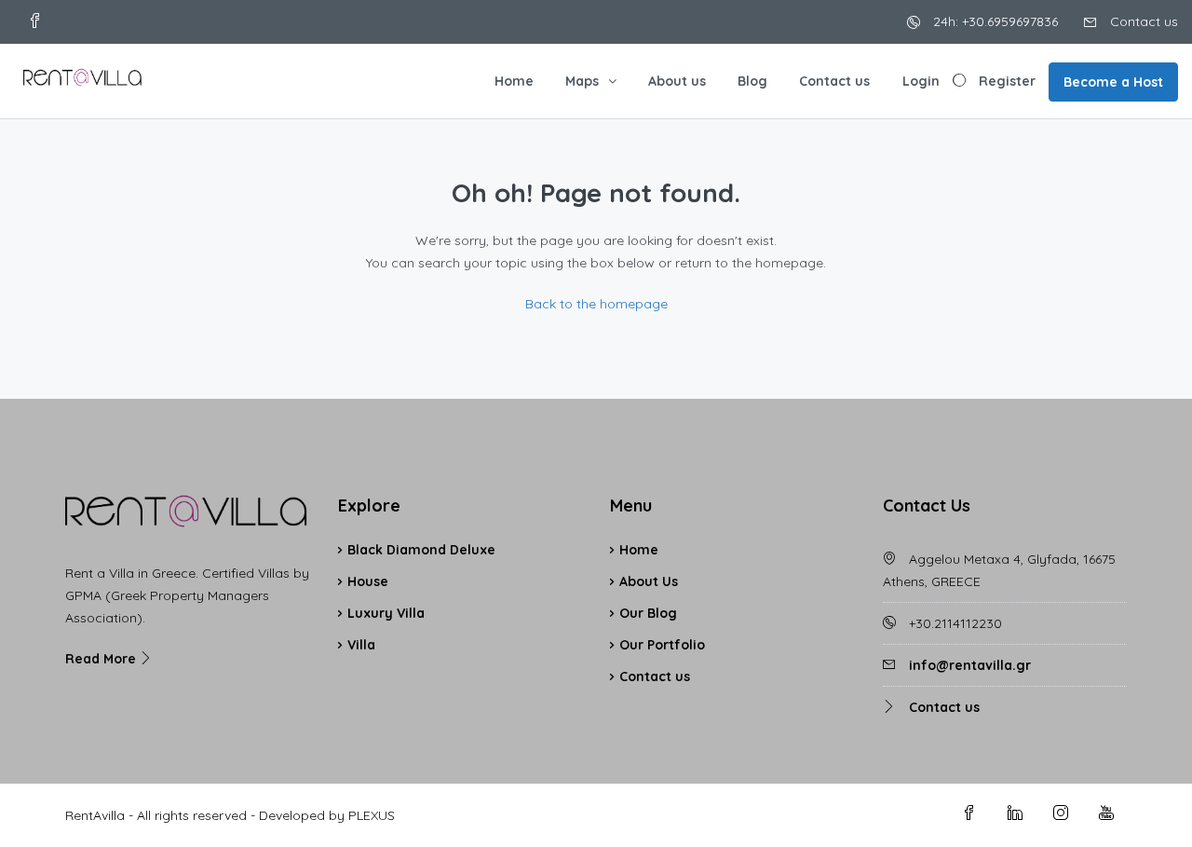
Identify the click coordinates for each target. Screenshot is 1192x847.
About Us (648, 581)
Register (1007, 81)
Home (514, 81)
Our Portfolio (662, 644)
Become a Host (1113, 82)
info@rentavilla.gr (970, 665)
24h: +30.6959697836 (993, 21)
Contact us (1142, 21)
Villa (361, 644)
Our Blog (648, 613)
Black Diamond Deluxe (421, 549)
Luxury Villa (386, 613)
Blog (752, 81)
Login (921, 81)
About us (677, 81)
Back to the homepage (596, 303)
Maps (582, 81)
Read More (102, 658)
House (367, 581)
